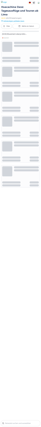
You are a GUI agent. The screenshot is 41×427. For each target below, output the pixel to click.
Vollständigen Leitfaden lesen (13, 21)
